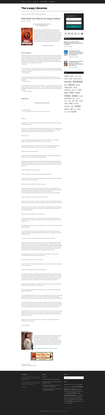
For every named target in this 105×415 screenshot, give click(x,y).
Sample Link (23, 387)
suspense (66, 109)
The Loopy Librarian (34, 8)
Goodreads (51, 348)
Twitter (42, 348)
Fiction (72, 92)
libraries (76, 397)
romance (77, 106)
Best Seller (66, 78)
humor (74, 98)
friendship (77, 92)
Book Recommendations (77, 78)
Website (35, 348)
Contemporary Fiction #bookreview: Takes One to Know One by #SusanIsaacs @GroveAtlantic (76, 53)
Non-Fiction (76, 103)
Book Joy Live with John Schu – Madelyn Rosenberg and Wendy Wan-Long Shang (73, 43)
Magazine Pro (48, 411)
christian (75, 87)
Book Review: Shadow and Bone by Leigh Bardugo (51, 379)
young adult (73, 111)
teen (74, 109)
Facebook (46, 348)
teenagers (78, 109)
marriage (65, 399)
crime (73, 89)
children (78, 85)
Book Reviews (78, 82)
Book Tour (27, 365)
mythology (34, 365)
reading (72, 106)
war (68, 111)
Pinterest (55, 348)
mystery (71, 103)
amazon (72, 76)
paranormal (67, 106)
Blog (39, 348)
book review (68, 81)
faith (64, 393)
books (66, 85)
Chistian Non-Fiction (68, 87)
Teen (71, 109)
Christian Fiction (67, 89)
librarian (73, 397)
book (70, 78)
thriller (65, 111)
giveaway (75, 96)
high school (77, 395)
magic (77, 100)
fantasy (31, 365)
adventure (67, 76)
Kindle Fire (77, 98)
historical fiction (68, 98)
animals (76, 76)
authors (80, 76)
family (79, 89)
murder (66, 103)
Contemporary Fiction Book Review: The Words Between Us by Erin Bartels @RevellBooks (76, 63)
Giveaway (67, 96)
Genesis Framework (55, 411)
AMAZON (52, 45)
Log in (65, 411)
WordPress (62, 411)
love (73, 101)
